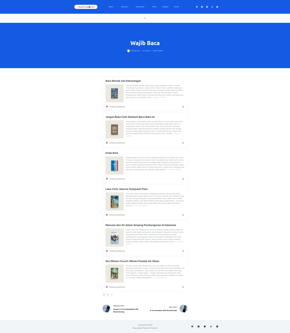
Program (140, 7)
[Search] (145, 18)
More (176, 7)
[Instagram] (207, 7)
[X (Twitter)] (202, 7)
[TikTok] (212, 7)
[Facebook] (197, 7)
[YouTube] (217, 7)
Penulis (124, 7)
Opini (154, 7)
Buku (111, 7)
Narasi (165, 7)
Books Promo (158, 51)
